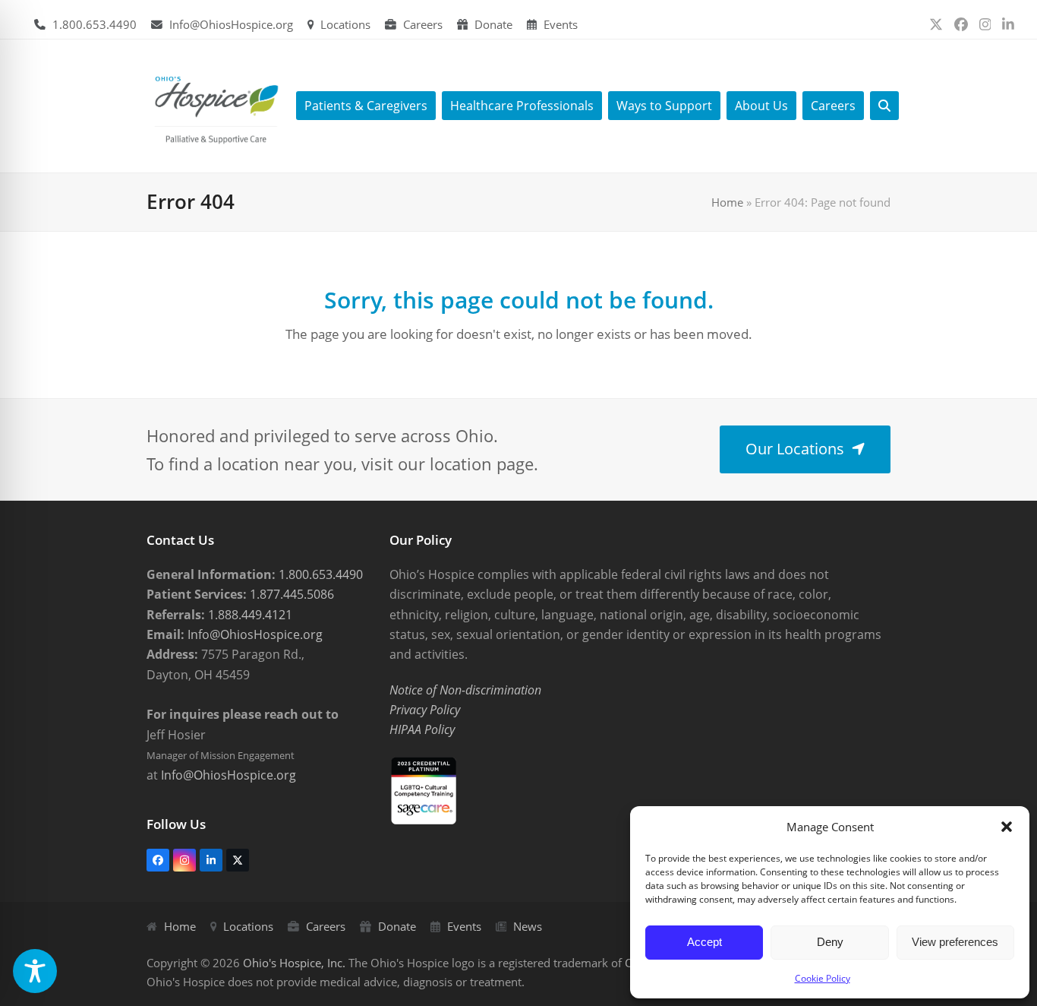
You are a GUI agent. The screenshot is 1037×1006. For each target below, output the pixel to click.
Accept (704, 941)
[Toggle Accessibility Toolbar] (34, 971)
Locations (345, 24)
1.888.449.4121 (248, 614)
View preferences (955, 941)
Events (561, 24)
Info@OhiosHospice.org (231, 24)
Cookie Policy (822, 978)
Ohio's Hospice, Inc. (294, 962)
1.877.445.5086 (290, 594)
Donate (493, 24)
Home (727, 202)
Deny (830, 941)
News (527, 926)
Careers (423, 24)
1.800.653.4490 (94, 24)
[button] (1006, 826)
